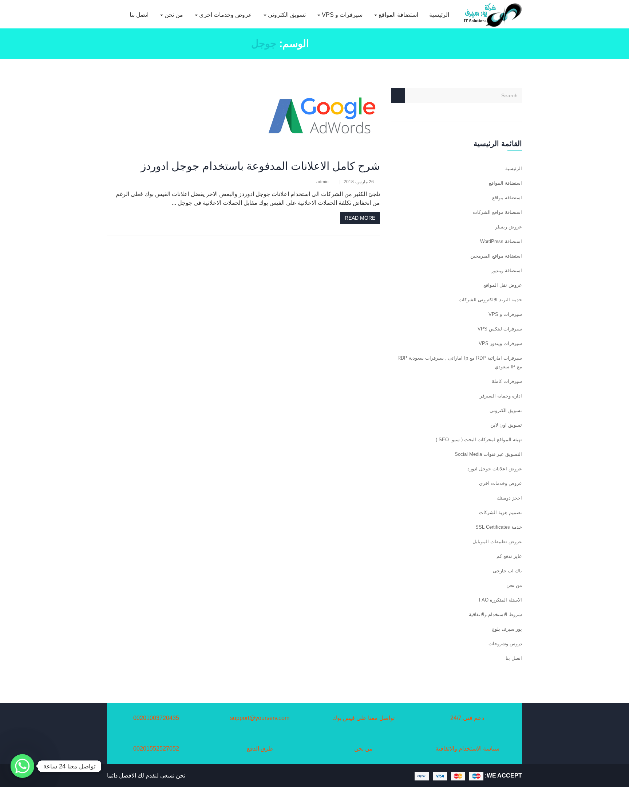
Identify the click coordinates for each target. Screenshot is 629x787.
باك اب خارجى (507, 570)
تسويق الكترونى (286, 15)
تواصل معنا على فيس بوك (363, 718)
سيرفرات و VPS (341, 15)
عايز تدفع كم (509, 556)
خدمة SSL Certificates (498, 527)
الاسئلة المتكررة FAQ (500, 600)
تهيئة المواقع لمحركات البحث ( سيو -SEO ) (479, 439)
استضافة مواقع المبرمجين (496, 256)
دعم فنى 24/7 (467, 718)
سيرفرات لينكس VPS (500, 329)
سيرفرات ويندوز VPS (500, 343)
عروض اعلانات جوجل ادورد (494, 468)
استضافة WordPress (501, 241)
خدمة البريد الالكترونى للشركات (490, 299)
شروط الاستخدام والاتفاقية (495, 614)
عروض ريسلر (508, 227)
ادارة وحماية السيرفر (501, 396)
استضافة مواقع (507, 197)
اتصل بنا (139, 15)
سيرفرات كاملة (507, 381)
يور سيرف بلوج (507, 629)
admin (322, 181)
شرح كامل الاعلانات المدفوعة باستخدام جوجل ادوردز (260, 166)
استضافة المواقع (397, 15)
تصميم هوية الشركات (500, 512)
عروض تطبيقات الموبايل (497, 541)
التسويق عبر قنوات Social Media (488, 454)
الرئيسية (439, 15)
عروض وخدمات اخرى (225, 15)
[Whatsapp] (22, 766)
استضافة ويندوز (506, 270)
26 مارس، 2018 (359, 181)
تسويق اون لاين (506, 425)
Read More (360, 218)
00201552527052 (156, 748)
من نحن (173, 15)
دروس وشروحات (505, 643)
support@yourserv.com (259, 718)
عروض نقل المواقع (502, 285)
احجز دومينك (509, 498)
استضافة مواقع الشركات (497, 212)
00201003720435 (156, 718)
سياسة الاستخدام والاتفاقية (467, 748)
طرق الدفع (260, 748)
